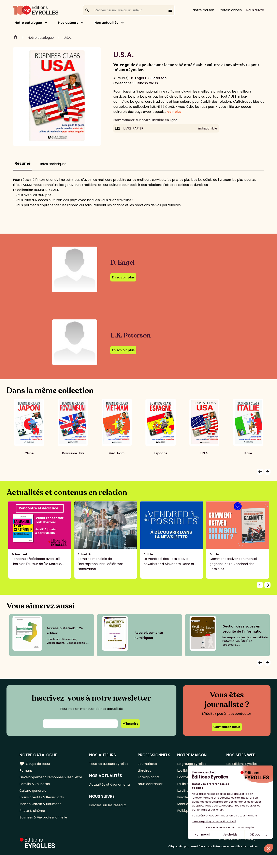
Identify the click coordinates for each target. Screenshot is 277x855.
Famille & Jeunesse (34, 784)
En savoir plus (123, 277)
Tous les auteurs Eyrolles (108, 763)
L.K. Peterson (155, 78)
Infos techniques (53, 164)
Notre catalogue (28, 22)
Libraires (144, 770)
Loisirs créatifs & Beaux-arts (41, 797)
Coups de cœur (34, 763)
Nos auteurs (68, 22)
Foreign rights (149, 777)
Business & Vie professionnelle (43, 817)
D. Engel (137, 78)
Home (15, 38)
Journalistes (147, 763)
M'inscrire (130, 723)
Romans (25, 770)
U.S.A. (67, 37)
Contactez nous (226, 727)
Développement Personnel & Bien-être (50, 777)
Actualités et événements (110, 784)
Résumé (22, 163)
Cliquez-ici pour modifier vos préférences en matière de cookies (213, 846)
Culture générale (32, 790)
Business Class (145, 83)
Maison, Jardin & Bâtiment (40, 804)
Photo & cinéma (32, 810)
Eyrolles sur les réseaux (107, 805)
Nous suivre (255, 10)
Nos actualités (106, 22)
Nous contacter (150, 784)
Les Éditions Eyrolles (242, 763)
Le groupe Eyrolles (191, 763)
